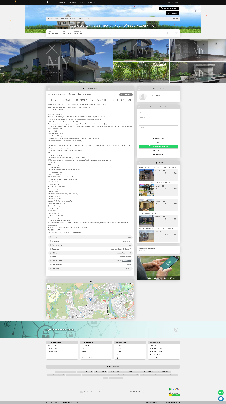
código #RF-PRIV (147, 371)
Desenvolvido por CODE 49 (173, 402)
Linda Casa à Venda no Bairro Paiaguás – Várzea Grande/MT (156, 228)
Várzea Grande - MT (65, 18)
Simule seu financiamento (87, 2)
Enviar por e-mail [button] (159, 138)
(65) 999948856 (172, 8)
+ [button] (48, 286)
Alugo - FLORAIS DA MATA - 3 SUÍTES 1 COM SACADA (155, 182)
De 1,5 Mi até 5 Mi (155, 354)
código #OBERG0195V (62, 371)
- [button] (48, 288)
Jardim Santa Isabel (53, 358)
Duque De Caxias (52, 345)
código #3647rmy (128, 371)
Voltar (176, 18)
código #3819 (172, 374)
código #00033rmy (116, 378)
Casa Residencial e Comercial (147, 198)
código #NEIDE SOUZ (73, 374)
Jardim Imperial (52, 354)
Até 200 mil (153, 345)
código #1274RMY (146, 374)
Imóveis (52, 2)
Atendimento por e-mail (92, 392)
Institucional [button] (61, 2)
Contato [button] (72, 2)
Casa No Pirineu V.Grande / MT (148, 213)
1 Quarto (118, 345)
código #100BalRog (109, 374)
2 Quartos (118, 348)
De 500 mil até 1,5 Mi (156, 351)
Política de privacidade (151, 402)
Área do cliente (171, 2)
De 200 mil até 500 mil (156, 348)
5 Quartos (118, 358)
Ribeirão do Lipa (52, 348)
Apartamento (85, 345)
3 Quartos (118, 351)
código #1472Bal (114, 371)
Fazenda (84, 351)
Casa (74, 18)
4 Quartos (118, 354)
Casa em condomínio (87, 358)
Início (51, 18)
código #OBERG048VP (162, 371)
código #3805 (160, 374)
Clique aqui (142, 250)
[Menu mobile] (47, 2)
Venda (56, 18)
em (85, 371)
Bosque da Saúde (52, 351)
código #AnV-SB (100, 371)
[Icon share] (176, 330)
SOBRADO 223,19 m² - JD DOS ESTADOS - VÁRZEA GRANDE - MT (158, 167)
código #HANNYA (88, 374)
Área (83, 354)
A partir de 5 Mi (154, 358)
